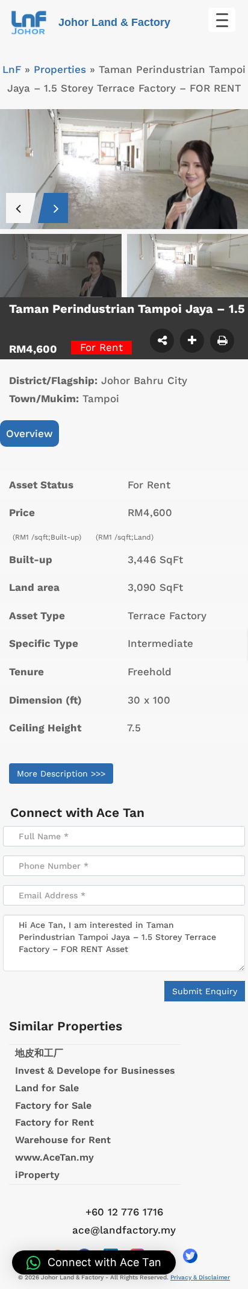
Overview (29, 433)
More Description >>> (61, 773)
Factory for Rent (54, 1122)
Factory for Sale (53, 1105)
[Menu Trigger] (221, 20)
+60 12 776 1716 (124, 1212)
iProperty (37, 1174)
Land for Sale (47, 1088)
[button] (94, 1262)
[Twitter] (190, 1256)
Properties (60, 69)
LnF (11, 69)
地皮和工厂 (39, 1053)
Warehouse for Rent (63, 1140)
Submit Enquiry (204, 991)
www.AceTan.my (54, 1157)
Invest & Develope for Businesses (95, 1070)
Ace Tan (120, 812)
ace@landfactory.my (124, 1230)
